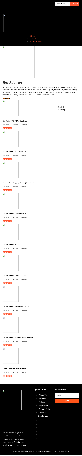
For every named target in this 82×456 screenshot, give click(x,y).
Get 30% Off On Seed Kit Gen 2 (14, 152)
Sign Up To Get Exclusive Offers (14, 368)
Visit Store (6, 98)
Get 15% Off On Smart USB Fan (14, 276)
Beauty (60, 107)
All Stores (33, 39)
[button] (39, 18)
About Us (43, 395)
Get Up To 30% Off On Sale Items (15, 121)
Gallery (42, 402)
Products (42, 398)
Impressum (43, 405)
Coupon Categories (36, 41)
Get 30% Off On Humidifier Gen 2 (15, 214)
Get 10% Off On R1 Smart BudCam (16, 307)
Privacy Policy (45, 409)
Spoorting (61, 110)
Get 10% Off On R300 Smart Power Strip (18, 338)
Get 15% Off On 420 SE (11, 245)
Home (32, 36)
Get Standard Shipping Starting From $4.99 (18, 183)
